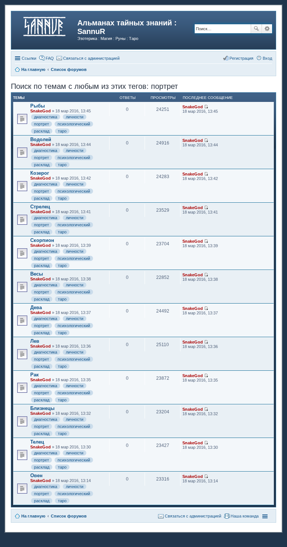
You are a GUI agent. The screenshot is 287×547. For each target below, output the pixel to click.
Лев (34, 341)
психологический (74, 124)
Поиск (256, 28)
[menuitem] (88, 58)
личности (74, 117)
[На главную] (45, 25)
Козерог (39, 173)
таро (62, 131)
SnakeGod (40, 111)
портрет (41, 124)
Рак (34, 374)
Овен (36, 475)
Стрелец (40, 206)
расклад (41, 131)
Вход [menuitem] (267, 58)
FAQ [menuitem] (50, 58)
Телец (37, 442)
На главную (33, 516)
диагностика (45, 117)
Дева (36, 307)
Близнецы (42, 408)
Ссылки (29, 58)
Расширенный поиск (267, 28)
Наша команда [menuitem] (245, 516)
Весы (36, 274)
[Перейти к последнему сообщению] (206, 107)
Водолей (40, 139)
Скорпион (42, 240)
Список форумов (69, 516)
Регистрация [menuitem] (241, 58)
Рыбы (37, 106)
